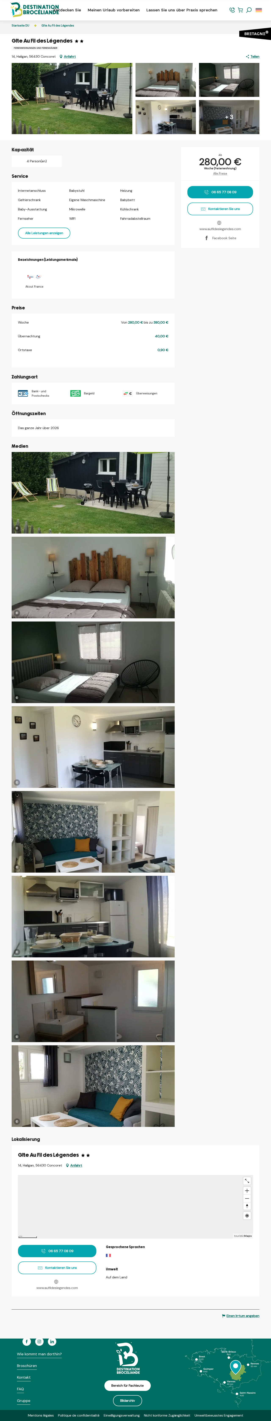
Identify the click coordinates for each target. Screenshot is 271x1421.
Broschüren (27, 1365)
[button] (249, 10)
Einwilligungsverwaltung (122, 1415)
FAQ (20, 1389)
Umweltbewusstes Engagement (219, 1415)
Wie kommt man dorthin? (39, 1354)
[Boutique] (240, 12)
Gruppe (23, 1400)
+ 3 (229, 117)
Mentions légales (41, 1415)
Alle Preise (220, 173)
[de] (259, 10)
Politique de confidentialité (79, 1415)
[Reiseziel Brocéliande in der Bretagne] (31, 10)
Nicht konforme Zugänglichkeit (167, 1415)
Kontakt (24, 1377)
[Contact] (232, 12)
